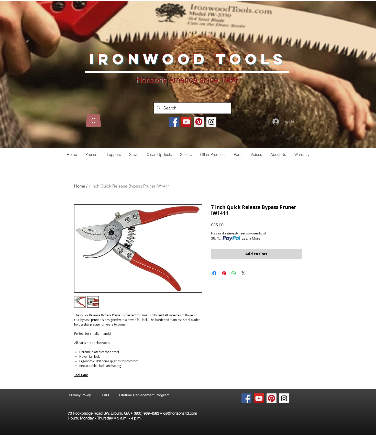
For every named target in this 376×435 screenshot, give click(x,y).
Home (79, 186)
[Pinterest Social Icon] (199, 122)
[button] (93, 117)
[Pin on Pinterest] (224, 273)
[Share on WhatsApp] (234, 273)
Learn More (250, 238)
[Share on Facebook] (214, 273)
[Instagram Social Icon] (211, 122)
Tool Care (81, 375)
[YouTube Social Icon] (186, 122)
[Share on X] (243, 273)
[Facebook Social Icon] (174, 122)
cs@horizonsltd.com (180, 413)
